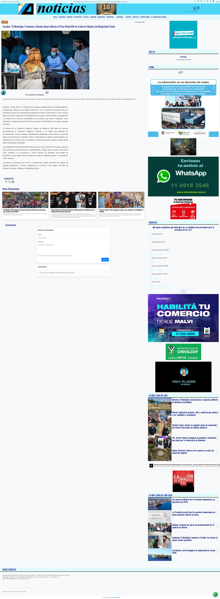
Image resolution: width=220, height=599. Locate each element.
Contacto (136, 17)
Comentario (41, 241)
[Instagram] (208, 1)
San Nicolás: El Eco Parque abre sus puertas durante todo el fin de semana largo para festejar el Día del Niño (24, 210)
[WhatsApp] (198, 1)
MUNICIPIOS (101, 17)
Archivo (128, 17)
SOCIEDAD (70, 17)
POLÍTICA (86, 17)
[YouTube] (214, 1)
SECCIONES (120, 17)
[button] (195, 1)
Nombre (40, 234)
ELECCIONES (62, 17)
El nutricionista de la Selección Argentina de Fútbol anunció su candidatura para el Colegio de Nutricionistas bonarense (73, 210)
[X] (201, 1)
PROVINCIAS (110, 17)
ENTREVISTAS (78, 17)
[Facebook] (205, 1)
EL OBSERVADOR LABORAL (159, 17)
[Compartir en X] (9, 181)
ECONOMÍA (93, 17)
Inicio (55, 17)
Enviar (105, 260)
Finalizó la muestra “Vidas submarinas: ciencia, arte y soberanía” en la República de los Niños (121, 210)
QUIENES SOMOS (145, 17)
